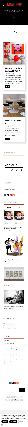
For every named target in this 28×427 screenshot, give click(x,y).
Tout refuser (13, 421)
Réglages (23, 418)
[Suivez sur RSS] (13, 195)
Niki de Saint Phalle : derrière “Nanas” (12, 260)
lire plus (7, 86)
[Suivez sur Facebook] (5, 195)
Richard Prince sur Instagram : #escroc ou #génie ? (13, 228)
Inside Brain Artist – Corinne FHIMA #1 (13, 70)
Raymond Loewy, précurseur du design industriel (13, 307)
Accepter (5, 421)
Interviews (17, 75)
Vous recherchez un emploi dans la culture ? (14, 400)
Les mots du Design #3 (13, 122)
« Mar (5, 363)
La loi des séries (8, 284)
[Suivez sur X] (8, 195)
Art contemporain (9, 74)
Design (14, 126)
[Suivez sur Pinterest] (11, 195)
